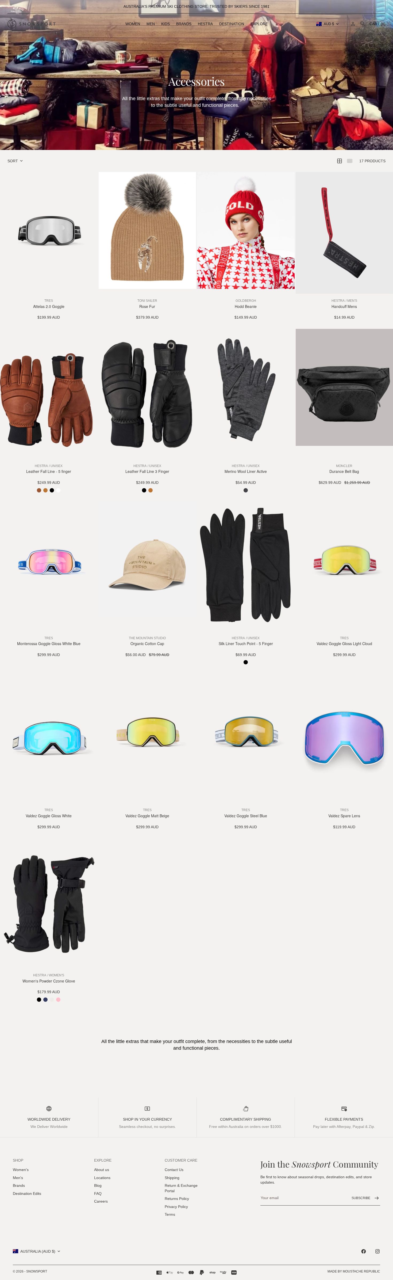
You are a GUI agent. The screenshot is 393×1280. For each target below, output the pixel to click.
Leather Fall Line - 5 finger (48, 471)
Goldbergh (246, 301)
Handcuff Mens (344, 306)
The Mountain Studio (147, 638)
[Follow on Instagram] (377, 1251)
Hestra (205, 24)
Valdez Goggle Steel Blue (245, 815)
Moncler (344, 466)
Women (132, 24)
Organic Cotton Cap (147, 643)
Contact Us (174, 1170)
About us (101, 1170)
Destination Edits (27, 1193)
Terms (170, 1214)
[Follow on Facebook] (363, 1251)
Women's (21, 1170)
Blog (98, 1185)
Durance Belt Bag (344, 471)
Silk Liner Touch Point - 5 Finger (246, 643)
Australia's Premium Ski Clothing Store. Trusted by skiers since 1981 (196, 6)
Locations (102, 1178)
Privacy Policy (176, 1206)
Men (151, 24)
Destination (231, 24)
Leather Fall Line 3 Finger (147, 471)
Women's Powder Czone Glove (48, 981)
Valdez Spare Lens (344, 815)
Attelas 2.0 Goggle (48, 306)
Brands (183, 24)
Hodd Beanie (246, 306)
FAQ (98, 1193)
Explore (259, 24)
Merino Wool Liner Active (246, 471)
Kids (165, 24)
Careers (101, 1201)
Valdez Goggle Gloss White (49, 815)
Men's (18, 1178)
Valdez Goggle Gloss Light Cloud (344, 643)
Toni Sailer (147, 301)
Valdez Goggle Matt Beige (147, 815)
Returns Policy (177, 1198)
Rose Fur (147, 306)
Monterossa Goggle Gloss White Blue (48, 643)
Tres (48, 301)
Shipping (172, 1178)
